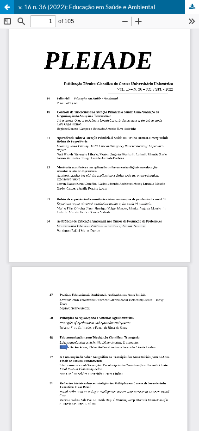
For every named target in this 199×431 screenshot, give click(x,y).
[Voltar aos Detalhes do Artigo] (7, 7)
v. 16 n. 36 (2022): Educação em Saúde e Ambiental (87, 7)
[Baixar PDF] (192, 7)
